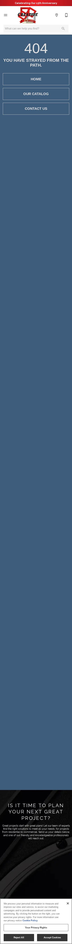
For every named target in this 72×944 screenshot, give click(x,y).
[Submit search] (63, 28)
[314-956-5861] (66, 15)
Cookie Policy (30, 920)
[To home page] (27, 15)
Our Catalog (36, 94)
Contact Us (36, 108)
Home (36, 79)
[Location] (56, 15)
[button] (5, 15)
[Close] (68, 903)
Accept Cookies (52, 937)
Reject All (19, 937)
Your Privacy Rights (36, 927)
